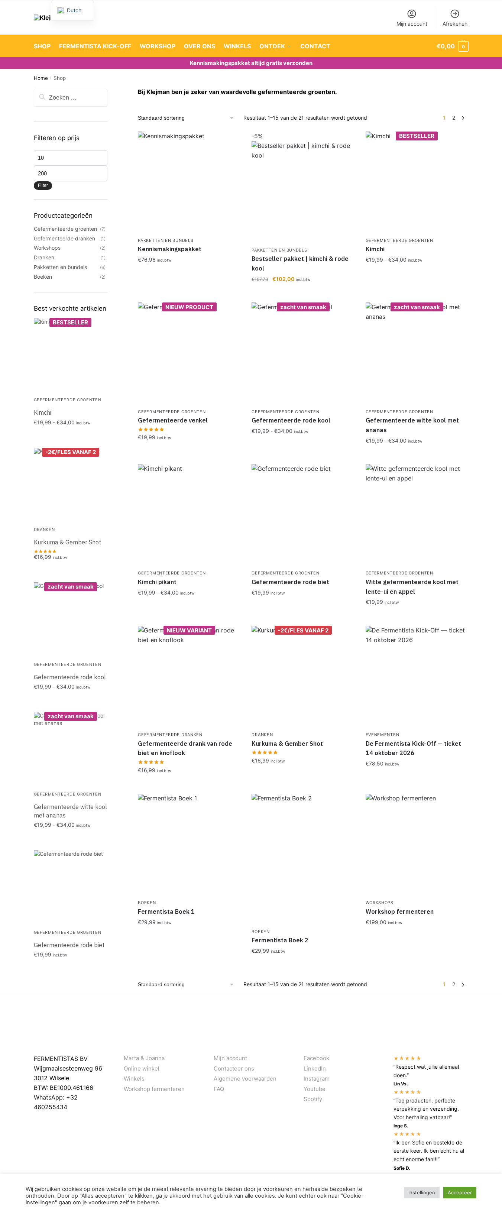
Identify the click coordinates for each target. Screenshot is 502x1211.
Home (41, 78)
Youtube (315, 1088)
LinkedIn (315, 1068)
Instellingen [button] (421, 1192)
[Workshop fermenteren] (417, 845)
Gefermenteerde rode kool (291, 420)
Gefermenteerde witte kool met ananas (412, 425)
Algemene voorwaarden (245, 1078)
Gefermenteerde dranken (170, 734)
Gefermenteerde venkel (173, 420)
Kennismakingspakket (169, 249)
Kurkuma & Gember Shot (287, 743)
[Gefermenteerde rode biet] (303, 515)
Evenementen (382, 734)
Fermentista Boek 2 (280, 940)
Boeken (147, 902)
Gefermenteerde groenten (399, 240)
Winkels (134, 1078)
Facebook (316, 1058)
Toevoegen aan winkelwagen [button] (189, 276)
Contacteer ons (234, 1068)
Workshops (379, 902)
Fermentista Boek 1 (166, 911)
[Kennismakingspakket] (189, 183)
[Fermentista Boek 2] (303, 859)
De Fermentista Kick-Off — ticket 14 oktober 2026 (413, 748)
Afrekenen (455, 23)
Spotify (313, 1098)
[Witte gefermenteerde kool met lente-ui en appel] (417, 515)
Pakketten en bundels (165, 240)
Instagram (317, 1078)
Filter (43, 185)
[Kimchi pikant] (189, 515)
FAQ (219, 1088)
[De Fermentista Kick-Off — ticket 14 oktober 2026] (417, 677)
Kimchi (375, 249)
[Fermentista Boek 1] (189, 845)
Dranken (262, 734)
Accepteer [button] (460, 1192)
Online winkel (141, 1068)
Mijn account (411, 23)
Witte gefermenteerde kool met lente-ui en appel (412, 586)
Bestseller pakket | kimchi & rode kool (300, 263)
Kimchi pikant (157, 582)
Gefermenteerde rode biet (290, 582)
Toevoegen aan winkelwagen (417, 276)
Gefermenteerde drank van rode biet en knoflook (185, 748)
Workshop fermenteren (400, 911)
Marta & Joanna (144, 1058)
